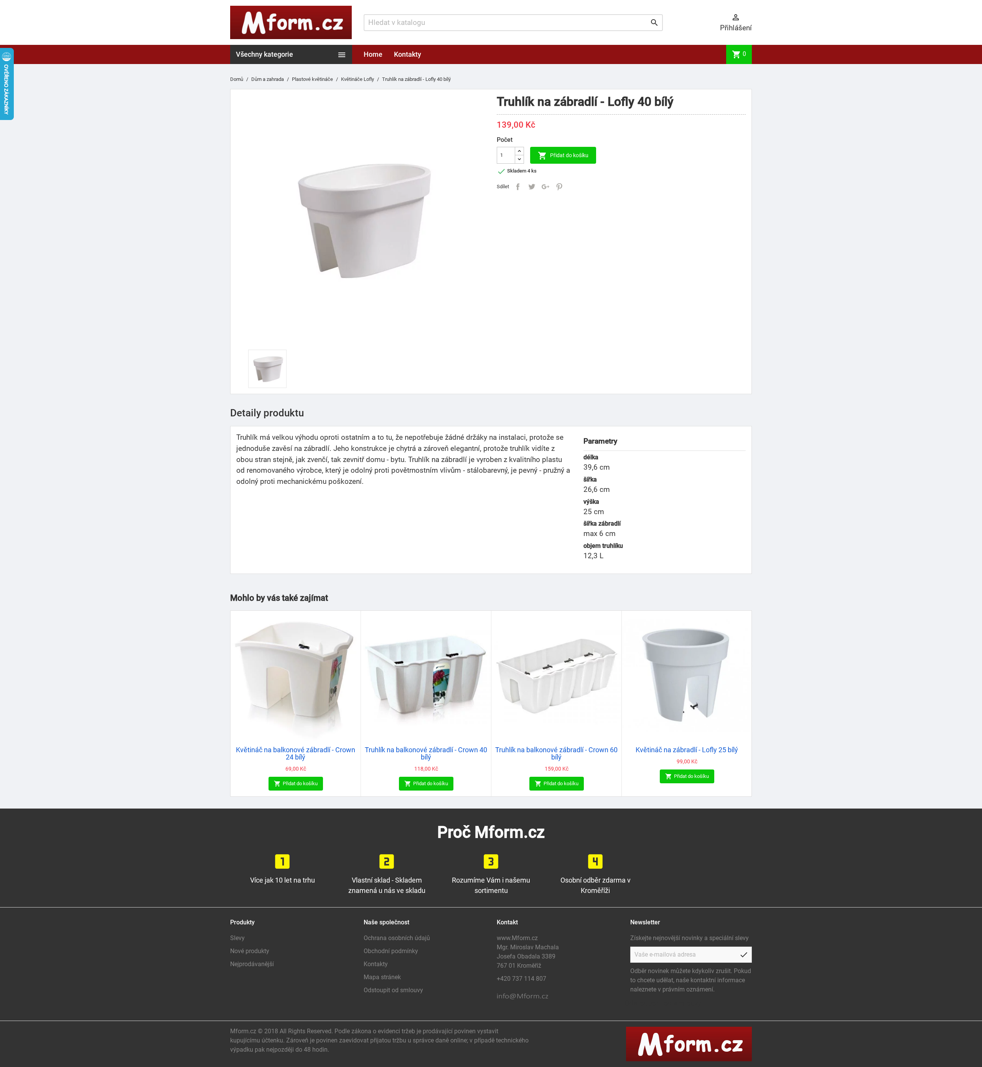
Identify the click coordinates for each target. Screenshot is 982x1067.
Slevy (237, 938)
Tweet (531, 186)
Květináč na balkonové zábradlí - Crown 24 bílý (295, 753)
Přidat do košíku (563, 155)
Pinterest (559, 186)
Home (373, 54)
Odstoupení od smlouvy (662, 1003)
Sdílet (517, 186)
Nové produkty (249, 951)
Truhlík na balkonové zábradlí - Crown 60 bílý (556, 753)
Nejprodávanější (252, 964)
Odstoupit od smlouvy (393, 990)
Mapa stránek (382, 977)
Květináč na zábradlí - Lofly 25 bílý (687, 750)
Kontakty (407, 54)
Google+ (545, 186)
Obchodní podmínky (391, 951)
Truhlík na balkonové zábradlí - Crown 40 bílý (426, 753)
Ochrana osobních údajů (397, 938)
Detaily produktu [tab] (267, 413)
